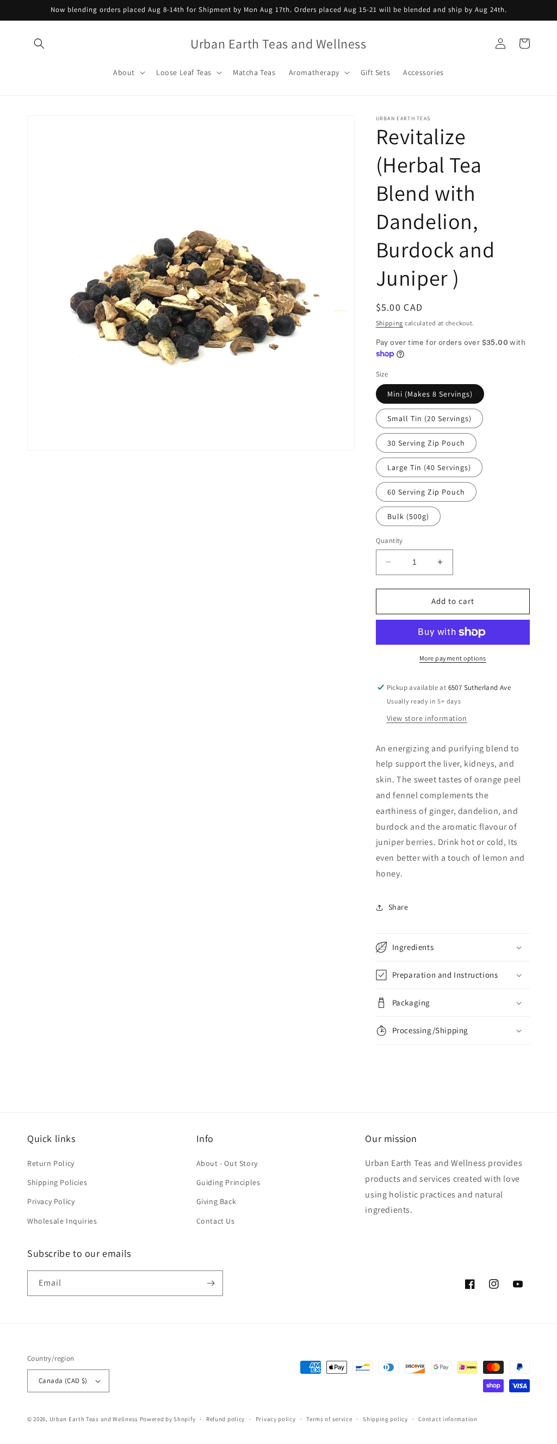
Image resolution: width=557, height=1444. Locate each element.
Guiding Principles (228, 1182)
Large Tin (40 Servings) (429, 467)
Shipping (390, 323)
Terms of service (329, 1419)
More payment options (452, 658)
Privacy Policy (51, 1201)
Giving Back (216, 1201)
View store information (427, 718)
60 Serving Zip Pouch (426, 492)
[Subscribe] (210, 1283)
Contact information (447, 1419)
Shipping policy (385, 1419)
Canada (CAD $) (63, 1380)
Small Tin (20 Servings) (429, 418)
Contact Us (215, 1221)
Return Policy (51, 1163)
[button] (39, 43)
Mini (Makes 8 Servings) (430, 394)
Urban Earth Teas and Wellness (93, 1419)
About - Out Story (227, 1163)
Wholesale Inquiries (62, 1221)
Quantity (389, 540)
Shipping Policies (57, 1182)
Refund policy (225, 1419)
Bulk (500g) (408, 516)
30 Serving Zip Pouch (426, 443)
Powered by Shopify (168, 1419)
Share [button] (398, 907)
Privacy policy (276, 1419)
